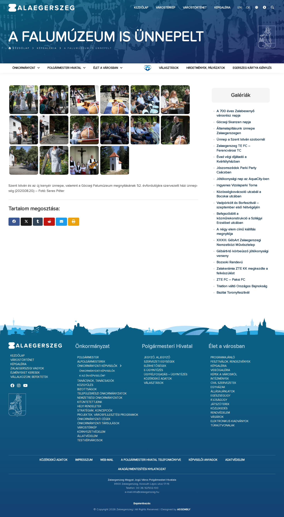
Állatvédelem (87, 436)
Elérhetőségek (155, 366)
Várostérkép (165, 7)
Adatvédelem (235, 459)
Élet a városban (105, 67)
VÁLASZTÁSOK (169, 67)
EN (239, 7)
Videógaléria (220, 370)
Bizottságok (87, 389)
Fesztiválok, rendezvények (231, 361)
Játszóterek (220, 404)
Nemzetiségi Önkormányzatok (99, 397)
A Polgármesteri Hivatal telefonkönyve (151, 459)
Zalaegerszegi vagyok (27, 368)
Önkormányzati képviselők (97, 366)
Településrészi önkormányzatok (102, 393)
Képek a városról (224, 374)
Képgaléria (222, 7)
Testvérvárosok (90, 440)
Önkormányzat (23, 67)
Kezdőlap (141, 7)
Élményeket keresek (25, 372)
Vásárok (217, 417)
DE (248, 7)
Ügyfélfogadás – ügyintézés (165, 374)
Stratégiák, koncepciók (95, 410)
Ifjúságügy (219, 400)
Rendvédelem (220, 412)
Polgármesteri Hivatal (64, 67)
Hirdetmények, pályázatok (205, 67)
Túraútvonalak (223, 425)
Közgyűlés (85, 385)
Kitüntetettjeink (89, 402)
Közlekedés (219, 408)
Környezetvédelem (91, 431)
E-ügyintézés (153, 370)
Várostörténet (195, 7)
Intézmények (220, 378)
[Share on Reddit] (49, 222)
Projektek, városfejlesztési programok (107, 414)
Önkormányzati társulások (98, 423)
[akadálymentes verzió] (264, 7)
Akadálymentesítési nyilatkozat (142, 469)
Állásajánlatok (223, 391)
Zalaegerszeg (41, 7)
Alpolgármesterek (91, 361)
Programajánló (223, 357)
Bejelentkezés (142, 503)
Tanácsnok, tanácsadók (95, 380)
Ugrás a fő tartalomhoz (265, 2)
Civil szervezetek (223, 383)
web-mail (106, 459)
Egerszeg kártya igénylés (252, 67)
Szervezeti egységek (159, 361)
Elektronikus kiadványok (230, 421)
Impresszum (84, 459)
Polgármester (88, 357)
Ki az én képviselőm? (92, 376)
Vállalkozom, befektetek (29, 377)
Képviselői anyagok (203, 459)
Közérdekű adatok (158, 378)
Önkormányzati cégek (94, 419)
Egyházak (218, 387)
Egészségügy (220, 395)
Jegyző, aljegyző (157, 357)
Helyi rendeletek (89, 406)
